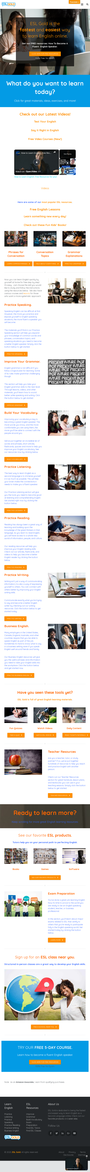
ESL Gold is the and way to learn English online (45, 30)
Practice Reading (12, 1125)
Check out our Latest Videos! (45, 114)
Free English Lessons (45, 209)
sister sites (72, 1118)
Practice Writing (11, 1128)
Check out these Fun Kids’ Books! (45, 225)
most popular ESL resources (57, 202)
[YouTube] (74, 1133)
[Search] (87, 4)
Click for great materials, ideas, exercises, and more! (45, 100)
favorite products (56, 1118)
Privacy (72, 1152)
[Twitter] (56, 1133)
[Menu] (82, 4)
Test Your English (45, 121)
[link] (18, 153)
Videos (45, 188)
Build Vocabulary (34, 1119)
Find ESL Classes (33, 1130)
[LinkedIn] (62, 1133)
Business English (11, 1130)
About (61, 1152)
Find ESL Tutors (33, 1128)
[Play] (67, 163)
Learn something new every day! (45, 216)
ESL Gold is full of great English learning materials (45, 699)
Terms (83, 1152)
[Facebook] (50, 1133)
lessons (26, 293)
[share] (55, 152)
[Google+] (68, 1133)
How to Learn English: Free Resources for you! (36, 153)
